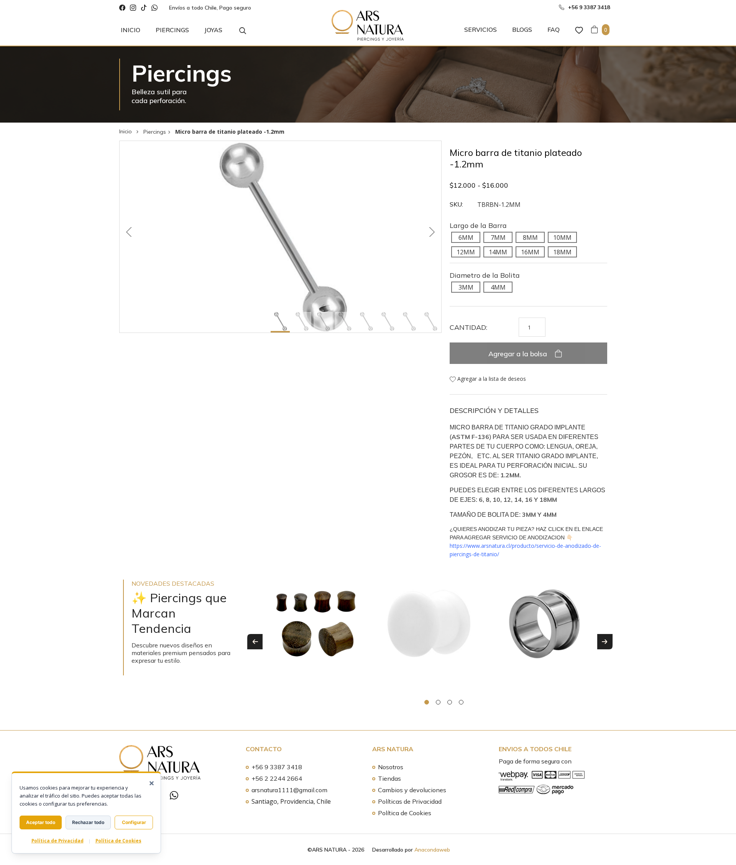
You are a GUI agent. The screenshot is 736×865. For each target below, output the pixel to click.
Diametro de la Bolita (485, 275)
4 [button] (461, 702)
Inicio (130, 30)
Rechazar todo (88, 822)
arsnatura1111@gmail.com (289, 790)
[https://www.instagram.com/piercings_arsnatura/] (133, 7)
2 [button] (438, 702)
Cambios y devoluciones (412, 790)
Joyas (213, 30)
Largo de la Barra (478, 225)
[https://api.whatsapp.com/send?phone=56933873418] (154, 7)
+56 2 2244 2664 (276, 778)
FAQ (553, 29)
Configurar (134, 822)
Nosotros (390, 767)
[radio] (465, 237)
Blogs (522, 29)
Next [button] (604, 641)
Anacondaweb (432, 849)
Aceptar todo (40, 822)
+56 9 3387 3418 (276, 767)
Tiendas (389, 778)
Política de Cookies (404, 813)
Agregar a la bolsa (518, 353)
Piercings (172, 30)
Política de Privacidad (57, 841)
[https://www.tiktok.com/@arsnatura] (144, 7)
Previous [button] (254, 641)
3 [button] (449, 702)
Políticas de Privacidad (410, 801)
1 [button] (426, 702)
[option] (316, 632)
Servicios (480, 29)
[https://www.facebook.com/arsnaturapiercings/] (122, 7)
